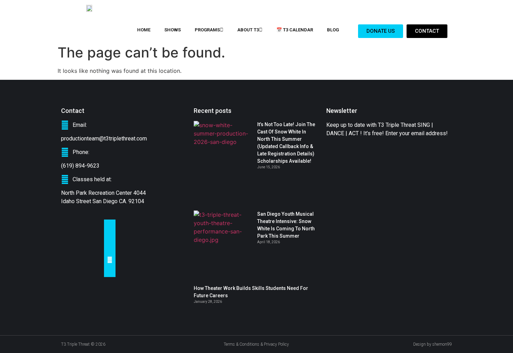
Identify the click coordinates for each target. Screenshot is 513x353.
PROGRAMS (207, 29)
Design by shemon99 (432, 344)
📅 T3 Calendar (294, 29)
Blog (333, 29)
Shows (172, 29)
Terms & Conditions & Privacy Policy (256, 344)
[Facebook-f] (110, 225)
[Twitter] (110, 237)
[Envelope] (110, 260)
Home (143, 29)
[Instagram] (110, 248)
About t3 (248, 29)
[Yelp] (110, 271)
